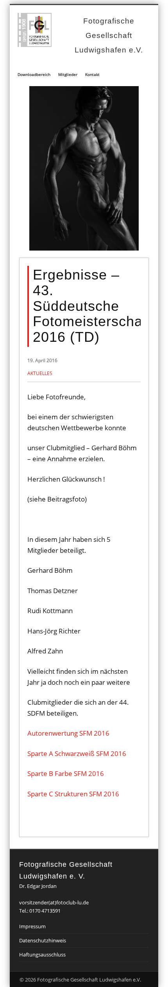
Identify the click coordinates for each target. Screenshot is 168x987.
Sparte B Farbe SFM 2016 (65, 773)
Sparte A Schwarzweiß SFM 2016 (76, 753)
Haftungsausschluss (42, 954)
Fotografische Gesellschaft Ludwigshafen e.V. (109, 35)
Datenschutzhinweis (42, 940)
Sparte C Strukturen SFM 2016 (73, 793)
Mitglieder (67, 74)
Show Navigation (140, 57)
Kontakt (92, 74)
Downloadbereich (34, 74)
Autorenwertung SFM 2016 (68, 733)
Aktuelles (39, 373)
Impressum (32, 926)
